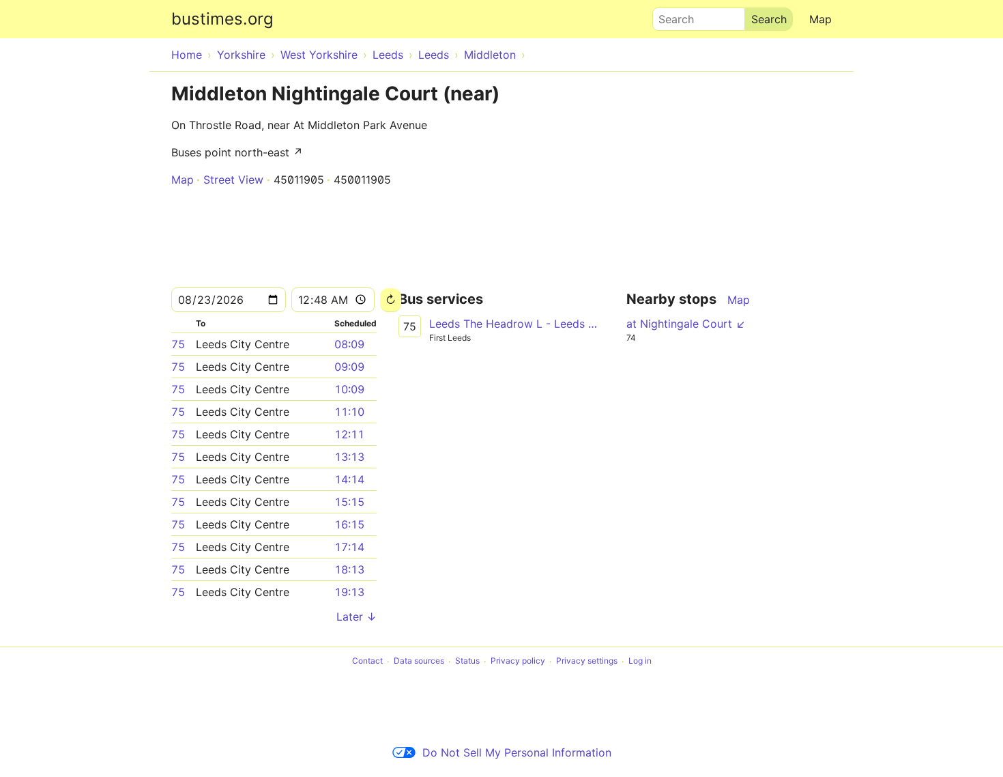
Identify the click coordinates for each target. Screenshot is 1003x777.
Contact (367, 661)
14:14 (349, 479)
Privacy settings (586, 661)
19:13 (349, 592)
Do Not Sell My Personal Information (516, 752)
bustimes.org (222, 19)
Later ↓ (356, 616)
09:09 (349, 366)
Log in (640, 661)
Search (670, 16)
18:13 (349, 569)
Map (820, 19)
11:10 (349, 412)
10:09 (349, 389)
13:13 (349, 457)
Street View (233, 179)
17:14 (349, 547)
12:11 (349, 434)
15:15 (349, 502)
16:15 (349, 524)
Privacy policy (518, 661)
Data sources (419, 661)
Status (467, 661)
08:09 (349, 344)
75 (178, 344)
